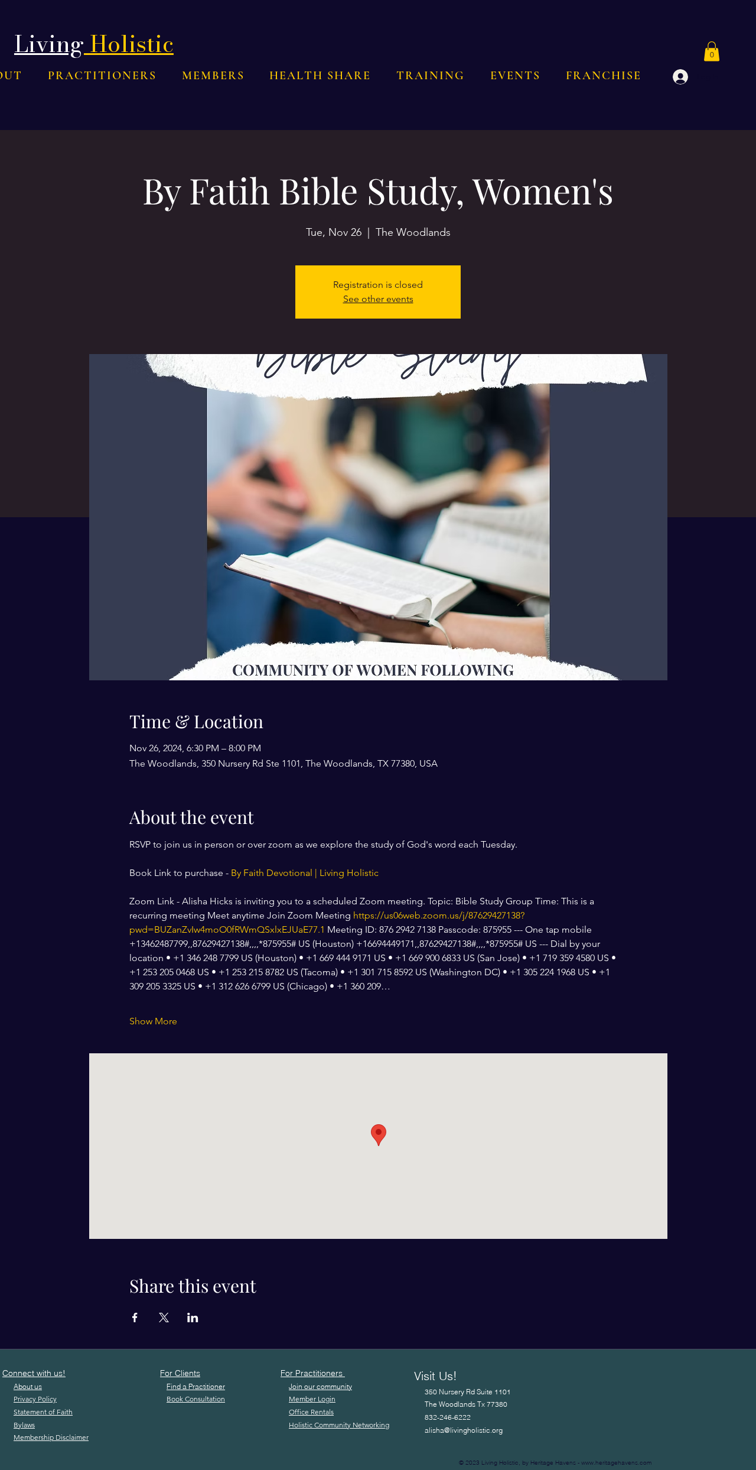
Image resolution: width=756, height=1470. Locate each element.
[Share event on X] (164, 1317)
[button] (711, 51)
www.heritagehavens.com (616, 1462)
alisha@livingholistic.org (464, 1430)
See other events (378, 298)
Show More (153, 1021)
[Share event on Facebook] (135, 1317)
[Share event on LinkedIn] (192, 1317)
